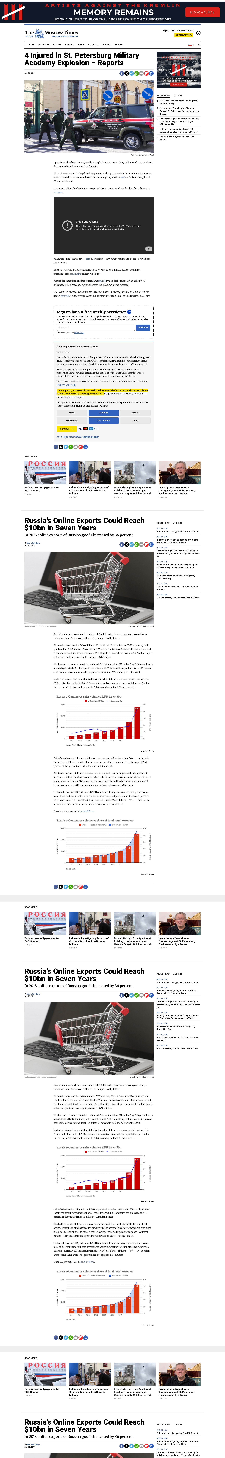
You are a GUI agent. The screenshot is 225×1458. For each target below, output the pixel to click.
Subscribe (143, 327)
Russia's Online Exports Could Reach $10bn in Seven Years (84, 524)
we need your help (66, 385)
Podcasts (107, 45)
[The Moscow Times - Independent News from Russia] (51, 33)
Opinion (81, 45)
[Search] (199, 45)
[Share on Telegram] (131, 73)
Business (69, 45)
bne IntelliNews (33, 543)
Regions (57, 45)
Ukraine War (44, 45)
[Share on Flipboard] (146, 73)
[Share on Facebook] (121, 73)
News (32, 45)
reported (58, 192)
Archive (119, 45)
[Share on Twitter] (126, 73)
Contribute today (184, 35)
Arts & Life (93, 45)
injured (102, 281)
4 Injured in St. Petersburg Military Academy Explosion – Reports (81, 59)
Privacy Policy (79, 333)
